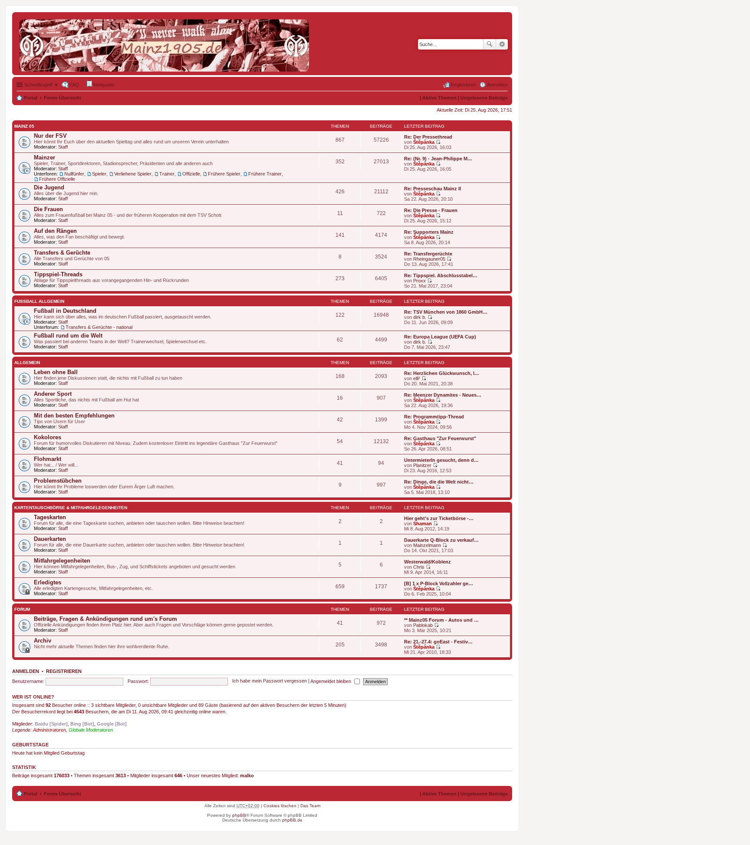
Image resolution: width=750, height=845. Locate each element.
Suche (489, 44)
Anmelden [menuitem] (497, 84)
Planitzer (422, 465)
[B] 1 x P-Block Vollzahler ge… (438, 583)
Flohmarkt (47, 459)
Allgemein (27, 362)
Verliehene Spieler (132, 173)
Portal (30, 97)
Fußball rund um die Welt (68, 335)
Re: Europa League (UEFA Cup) (440, 336)
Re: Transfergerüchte (428, 253)
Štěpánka (423, 142)
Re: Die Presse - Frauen (430, 210)
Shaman (422, 523)
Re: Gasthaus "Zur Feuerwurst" (440, 438)
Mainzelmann (427, 545)
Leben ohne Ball (56, 372)
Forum (22, 609)
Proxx (419, 280)
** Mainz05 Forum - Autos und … (441, 620)
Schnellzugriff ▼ (41, 84)
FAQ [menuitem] (74, 84)
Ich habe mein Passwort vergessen (269, 681)
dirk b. (419, 317)
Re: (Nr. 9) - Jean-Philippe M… (438, 158)
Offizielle (191, 173)
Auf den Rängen (55, 231)
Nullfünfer (74, 173)
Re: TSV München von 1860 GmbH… (445, 312)
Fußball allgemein (39, 301)
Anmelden (25, 671)
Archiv (42, 640)
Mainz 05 (24, 126)
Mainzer (44, 157)
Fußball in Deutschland (65, 311)
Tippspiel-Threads (58, 274)
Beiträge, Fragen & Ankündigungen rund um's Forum (105, 619)
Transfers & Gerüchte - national (99, 327)
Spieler (99, 173)
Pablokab (423, 625)
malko (247, 775)
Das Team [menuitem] (310, 805)
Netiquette (103, 84)
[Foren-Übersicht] (166, 43)
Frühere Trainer (265, 173)
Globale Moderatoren (91, 729)
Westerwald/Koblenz (427, 561)
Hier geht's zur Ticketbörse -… (439, 518)
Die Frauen (48, 209)
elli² (416, 378)
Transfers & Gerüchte (62, 252)
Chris (418, 567)
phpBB (239, 815)
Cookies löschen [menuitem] (279, 805)
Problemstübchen (58, 480)
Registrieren (64, 671)
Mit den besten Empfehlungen (74, 415)
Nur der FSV (50, 136)
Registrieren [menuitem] (463, 84)
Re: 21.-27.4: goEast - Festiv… (438, 641)
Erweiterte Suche (502, 44)
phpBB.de (292, 820)
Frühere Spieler (224, 173)
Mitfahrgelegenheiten (62, 560)
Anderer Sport (53, 394)
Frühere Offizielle (57, 179)
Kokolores (47, 437)
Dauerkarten (50, 539)
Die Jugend (49, 187)
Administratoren (49, 729)
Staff (63, 146)
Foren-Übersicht (62, 97)
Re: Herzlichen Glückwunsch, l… (441, 373)
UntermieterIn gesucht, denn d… (441, 460)
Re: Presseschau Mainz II (432, 188)
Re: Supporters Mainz (429, 232)
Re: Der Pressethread (428, 136)
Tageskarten (50, 517)
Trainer (166, 173)
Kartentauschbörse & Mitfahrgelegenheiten (70, 507)
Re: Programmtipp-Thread (434, 416)
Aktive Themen (439, 97)
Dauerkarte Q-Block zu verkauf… (441, 540)
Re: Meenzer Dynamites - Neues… (442, 395)
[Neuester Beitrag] (438, 142)
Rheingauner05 (429, 259)
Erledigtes (47, 582)
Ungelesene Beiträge (484, 97)
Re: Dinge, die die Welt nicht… (439, 481)
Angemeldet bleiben (331, 681)
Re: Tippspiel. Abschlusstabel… (440, 275)
